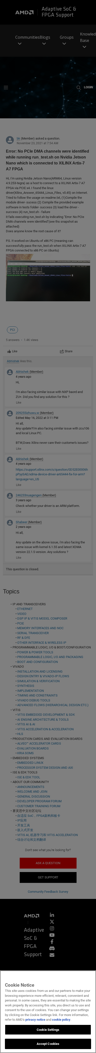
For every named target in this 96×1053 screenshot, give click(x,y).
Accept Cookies (48, 1044)
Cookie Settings (48, 1030)
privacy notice (35, 1019)
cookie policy (61, 1019)
